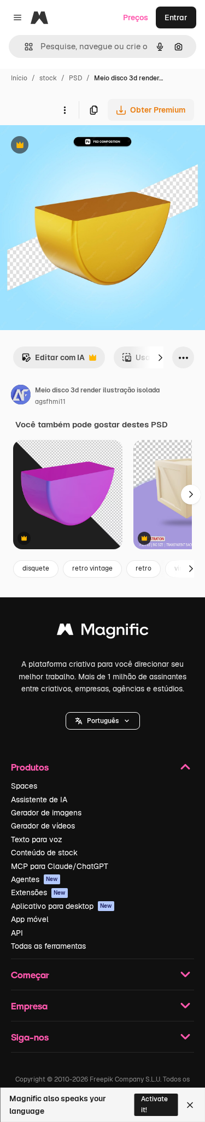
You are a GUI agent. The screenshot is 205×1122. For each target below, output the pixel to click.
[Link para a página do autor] (21, 396)
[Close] (190, 1105)
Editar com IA (53, 360)
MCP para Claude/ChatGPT (59, 866)
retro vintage (92, 568)
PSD (75, 78)
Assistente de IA (39, 799)
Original (70, 146)
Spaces (24, 786)
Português (103, 720)
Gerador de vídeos (43, 826)
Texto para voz (36, 839)
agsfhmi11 (50, 401)
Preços (135, 17)
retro (143, 568)
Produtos (30, 767)
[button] (103, 721)
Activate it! (154, 1104)
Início (19, 78)
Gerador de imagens (46, 813)
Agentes (34, 879)
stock (48, 78)
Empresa (29, 1006)
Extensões (38, 892)
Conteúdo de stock (44, 852)
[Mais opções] (64, 110)
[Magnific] (103, 632)
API (17, 933)
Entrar (176, 17)
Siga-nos (30, 1037)
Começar (30, 974)
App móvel (30, 919)
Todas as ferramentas (48, 946)
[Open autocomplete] (24, 47)
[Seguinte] (160, 357)
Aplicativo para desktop (61, 906)
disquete (35, 568)
